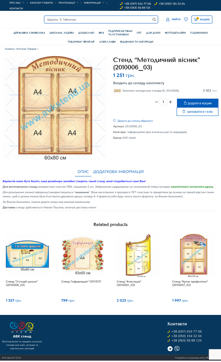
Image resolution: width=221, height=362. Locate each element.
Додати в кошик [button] (27, 257)
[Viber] (177, 348)
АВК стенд (22, 336)
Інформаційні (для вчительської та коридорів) (157, 132)
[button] (173, 19)
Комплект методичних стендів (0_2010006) (151, 91)
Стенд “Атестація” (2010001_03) (129, 283)
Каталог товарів (26, 48)
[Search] (154, 19)
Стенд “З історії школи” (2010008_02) (22, 283)
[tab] (83, 172)
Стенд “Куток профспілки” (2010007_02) (190, 283)
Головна (10, 48)
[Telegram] (170, 348)
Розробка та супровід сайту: (197, 357)
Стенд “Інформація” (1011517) (81, 281)
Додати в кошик (200, 103)
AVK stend (129, 138)
